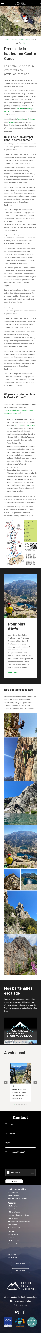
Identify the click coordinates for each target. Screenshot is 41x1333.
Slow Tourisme (13, 1224)
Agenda (10, 1247)
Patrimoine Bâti (13, 1218)
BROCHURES (20, 1270)
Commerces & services (15, 1244)
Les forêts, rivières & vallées (17, 1198)
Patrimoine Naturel (14, 1212)
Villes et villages (13, 1209)
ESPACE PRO (20, 1264)
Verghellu (11, 122)
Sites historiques (13, 1195)
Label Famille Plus (14, 1227)
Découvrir (14, 39)
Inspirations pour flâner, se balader (19, 1221)
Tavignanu (31, 119)
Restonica (21, 119)
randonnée (19, 425)
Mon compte (12, 1254)
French (40, 3)
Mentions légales (13, 1257)
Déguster (11, 1238)
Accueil (7, 39)
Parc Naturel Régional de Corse (18, 1215)
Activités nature (24, 39)
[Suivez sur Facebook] (23, 1312)
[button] (35, 1082)
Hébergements (13, 1235)
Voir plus (13, 672)
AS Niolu (20, 109)
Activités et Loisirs (14, 1241)
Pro (32, 3)
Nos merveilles (13, 1192)
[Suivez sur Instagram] (17, 1312)
